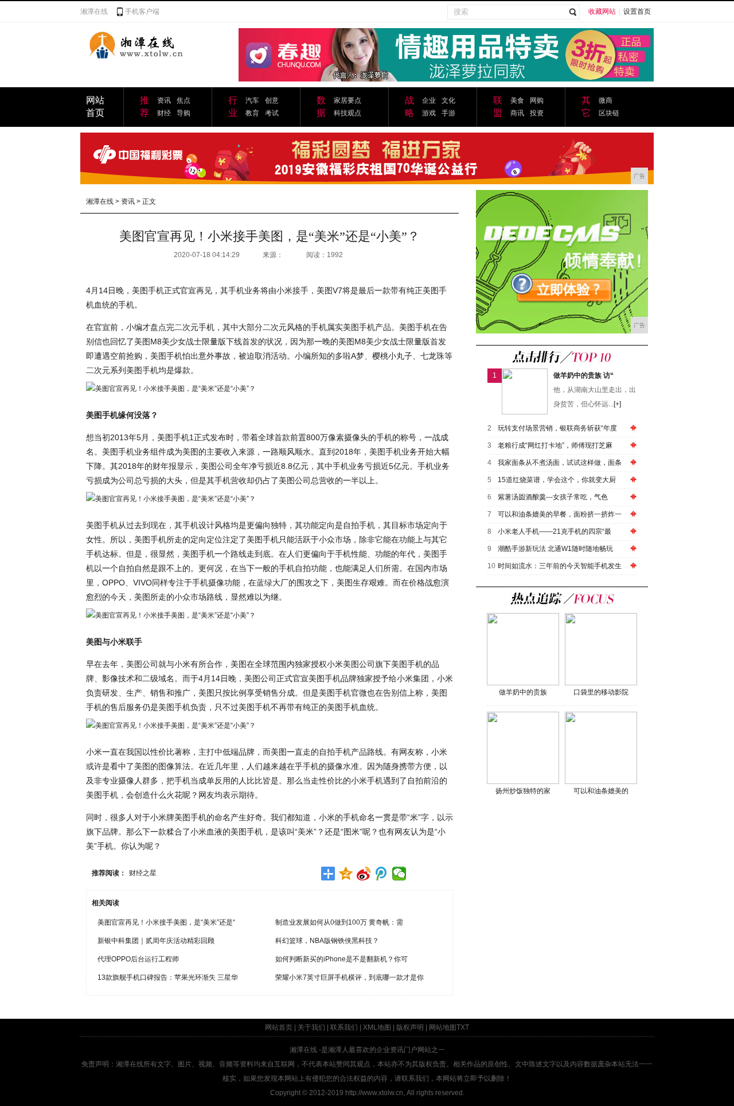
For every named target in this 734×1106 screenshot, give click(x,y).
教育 (252, 113)
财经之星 (143, 873)
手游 (448, 113)
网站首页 (278, 1027)
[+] (617, 404)
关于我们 (311, 1027)
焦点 (183, 100)
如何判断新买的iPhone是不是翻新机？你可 (341, 959)
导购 (183, 113)
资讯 (164, 100)
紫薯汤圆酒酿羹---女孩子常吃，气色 (553, 497)
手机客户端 (142, 11)
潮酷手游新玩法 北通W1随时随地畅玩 (555, 549)
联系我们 (344, 1027)
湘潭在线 (94, 11)
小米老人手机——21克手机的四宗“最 (554, 531)
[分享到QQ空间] (346, 873)
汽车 (252, 100)
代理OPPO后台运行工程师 (138, 959)
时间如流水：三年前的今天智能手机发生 (560, 566)
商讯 (517, 113)
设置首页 (637, 11)
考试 (272, 113)
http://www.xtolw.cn (374, 1093)
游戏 (429, 113)
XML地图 (377, 1027)
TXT (462, 1027)
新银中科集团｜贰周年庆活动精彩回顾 (155, 941)
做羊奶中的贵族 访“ (583, 375)
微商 (605, 100)
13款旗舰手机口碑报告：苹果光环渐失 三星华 (167, 977)
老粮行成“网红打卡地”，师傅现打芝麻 (555, 445)
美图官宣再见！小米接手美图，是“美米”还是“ (166, 922)
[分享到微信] (399, 873)
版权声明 (410, 1027)
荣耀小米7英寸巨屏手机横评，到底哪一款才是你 (349, 977)
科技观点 (347, 113)
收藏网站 (602, 11)
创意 (272, 100)
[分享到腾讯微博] (381, 873)
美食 (517, 100)
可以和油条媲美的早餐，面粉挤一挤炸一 (560, 514)
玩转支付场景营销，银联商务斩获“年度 (557, 428)
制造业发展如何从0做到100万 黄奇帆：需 (339, 922)
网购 (537, 100)
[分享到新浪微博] (364, 873)
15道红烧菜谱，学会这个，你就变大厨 (557, 480)
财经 (164, 113)
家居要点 (347, 100)
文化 (448, 100)
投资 (537, 113)
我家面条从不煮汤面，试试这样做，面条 (560, 463)
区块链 (609, 113)
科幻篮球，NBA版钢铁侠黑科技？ (327, 941)
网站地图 (442, 1027)
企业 (429, 100)
